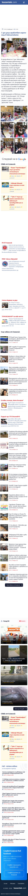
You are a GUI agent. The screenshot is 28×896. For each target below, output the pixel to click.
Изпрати (22, 621)
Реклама (12, 883)
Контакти (21, 883)
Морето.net (8, 893)
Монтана (13, 893)
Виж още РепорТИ (20, 708)
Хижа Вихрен (17, 893)
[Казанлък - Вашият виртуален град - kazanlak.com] (9, 2)
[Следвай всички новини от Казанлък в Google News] (14, 158)
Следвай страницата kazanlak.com (14, 866)
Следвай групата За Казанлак (14, 874)
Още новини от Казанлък (13, 585)
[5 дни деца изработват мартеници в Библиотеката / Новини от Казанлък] (14, 47)
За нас (5, 883)
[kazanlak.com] (20, 888)
